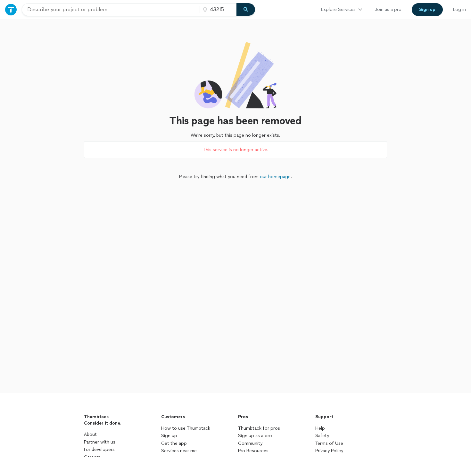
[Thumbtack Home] (11, 9)
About (90, 434)
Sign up (169, 435)
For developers (99, 449)
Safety (322, 435)
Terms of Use (329, 443)
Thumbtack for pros (259, 428)
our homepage (275, 176)
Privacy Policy (329, 450)
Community (250, 443)
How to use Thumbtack (185, 428)
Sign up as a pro (255, 435)
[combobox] (111, 10)
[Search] (245, 9)
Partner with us (99, 442)
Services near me (179, 450)
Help (320, 428)
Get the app (174, 443)
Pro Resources (253, 450)
